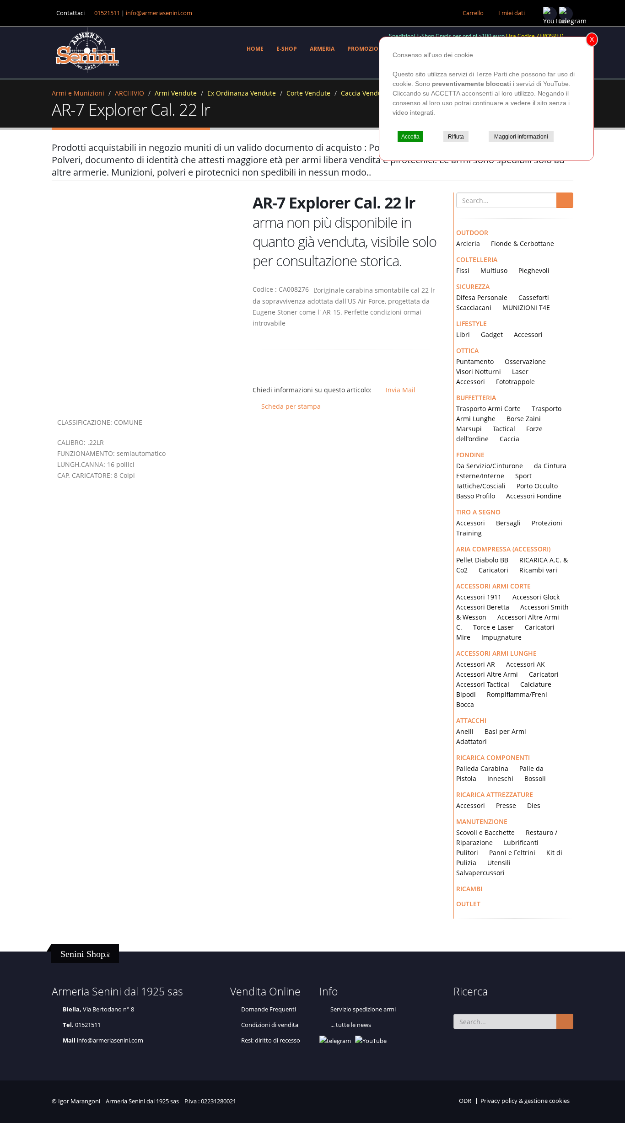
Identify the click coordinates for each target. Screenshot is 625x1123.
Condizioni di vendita (269, 1025)
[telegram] (566, 14)
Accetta (410, 137)
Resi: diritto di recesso (270, 1040)
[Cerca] (564, 200)
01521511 (107, 13)
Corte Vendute (308, 93)
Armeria (322, 49)
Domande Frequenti (268, 1009)
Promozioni (366, 49)
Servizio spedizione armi (363, 1009)
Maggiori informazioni (521, 137)
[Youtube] (550, 14)
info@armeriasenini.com (159, 13)
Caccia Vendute (364, 93)
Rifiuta (456, 137)
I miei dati (511, 13)
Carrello (473, 13)
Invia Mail (400, 389)
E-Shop (286, 49)
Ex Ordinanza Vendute (241, 93)
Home (255, 49)
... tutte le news (350, 1025)
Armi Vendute (176, 93)
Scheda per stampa (289, 406)
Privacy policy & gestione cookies (525, 1101)
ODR (465, 1101)
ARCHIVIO (129, 93)
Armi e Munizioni (78, 93)
